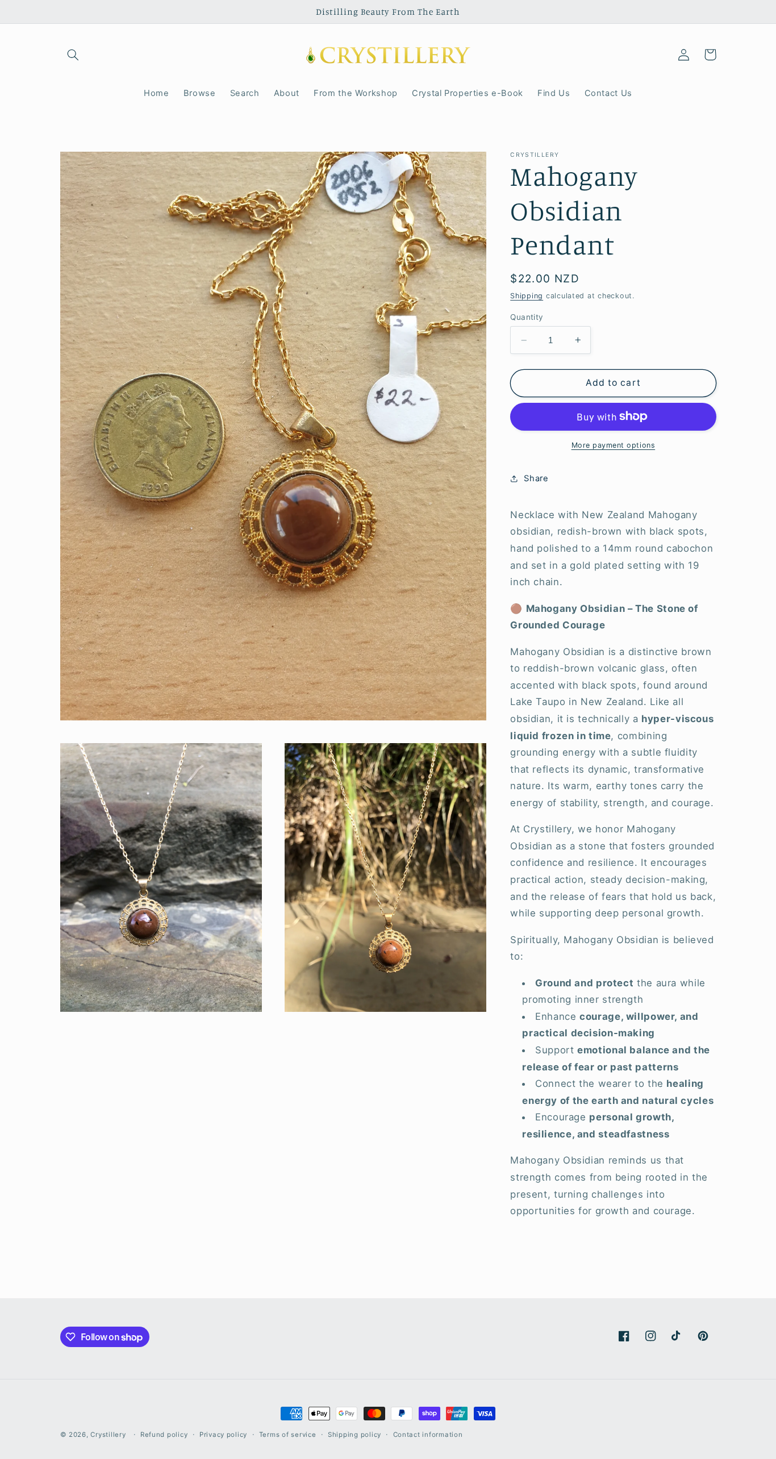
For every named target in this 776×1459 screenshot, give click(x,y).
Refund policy (164, 1435)
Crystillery (108, 1435)
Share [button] (536, 478)
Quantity (526, 317)
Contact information (428, 1435)
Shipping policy (354, 1435)
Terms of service (287, 1435)
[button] (73, 54)
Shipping (526, 295)
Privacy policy (223, 1435)
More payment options (613, 444)
